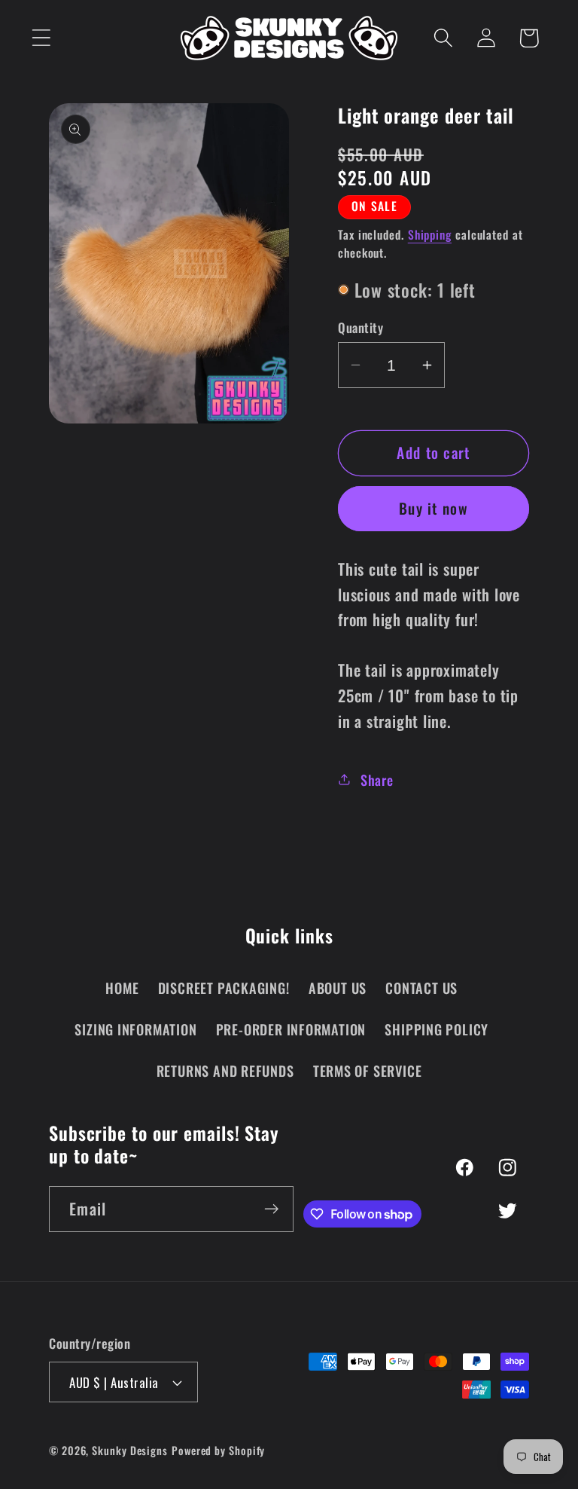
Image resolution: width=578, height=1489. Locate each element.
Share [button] (377, 779)
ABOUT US (338, 987)
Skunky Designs (130, 1450)
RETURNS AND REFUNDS (225, 1070)
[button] (41, 38)
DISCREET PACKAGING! (224, 987)
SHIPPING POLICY (436, 1029)
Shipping (430, 234)
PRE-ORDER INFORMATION (291, 1029)
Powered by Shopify (218, 1450)
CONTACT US (421, 987)
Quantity (360, 327)
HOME (121, 987)
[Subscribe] (271, 1209)
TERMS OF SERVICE (367, 1070)
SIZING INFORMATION (135, 1029)
